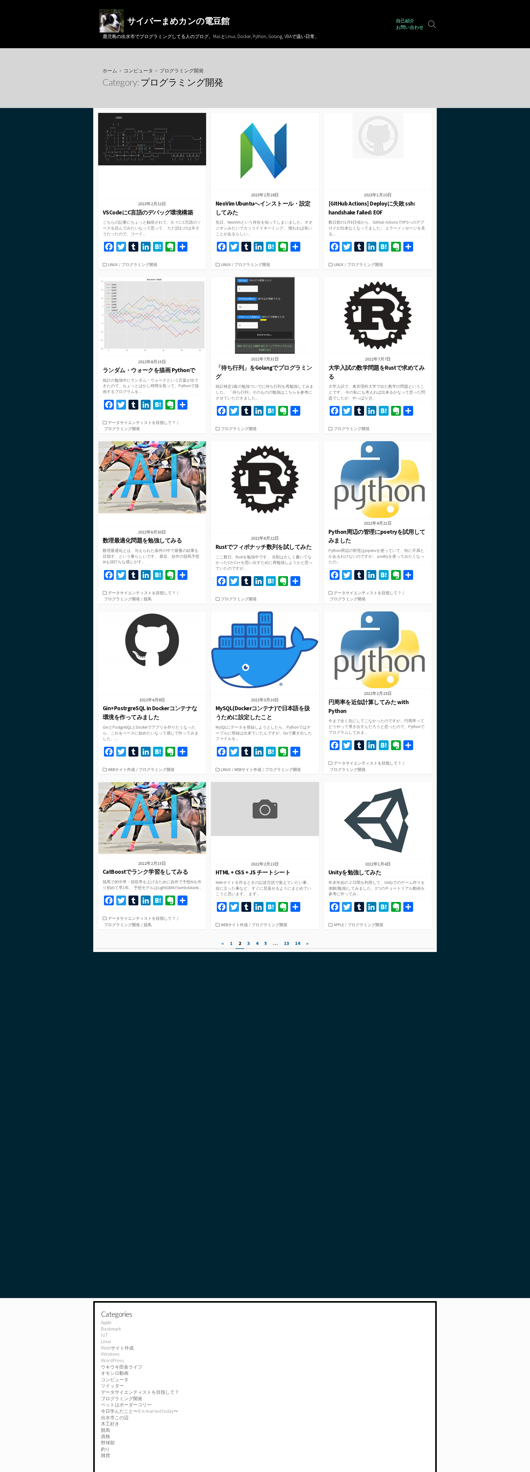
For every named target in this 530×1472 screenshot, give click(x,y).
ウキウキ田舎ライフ (121, 1367)
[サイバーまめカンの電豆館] (111, 21)
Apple (339, 924)
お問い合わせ (410, 27)
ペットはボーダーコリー (126, 1404)
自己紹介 (405, 21)
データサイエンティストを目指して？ (142, 422)
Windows (110, 1354)
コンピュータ (138, 70)
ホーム (109, 70)
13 (286, 943)
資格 (105, 1436)
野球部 (108, 1442)
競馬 (148, 598)
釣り (105, 1449)
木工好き (110, 1423)
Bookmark (111, 1328)
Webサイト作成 (121, 769)
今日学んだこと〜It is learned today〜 (139, 1411)
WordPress (112, 1360)
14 (297, 943)
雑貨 (105, 1455)
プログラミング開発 (139, 264)
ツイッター (112, 1385)
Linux (113, 264)
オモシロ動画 (115, 1373)
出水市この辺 (115, 1417)
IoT (104, 1335)
